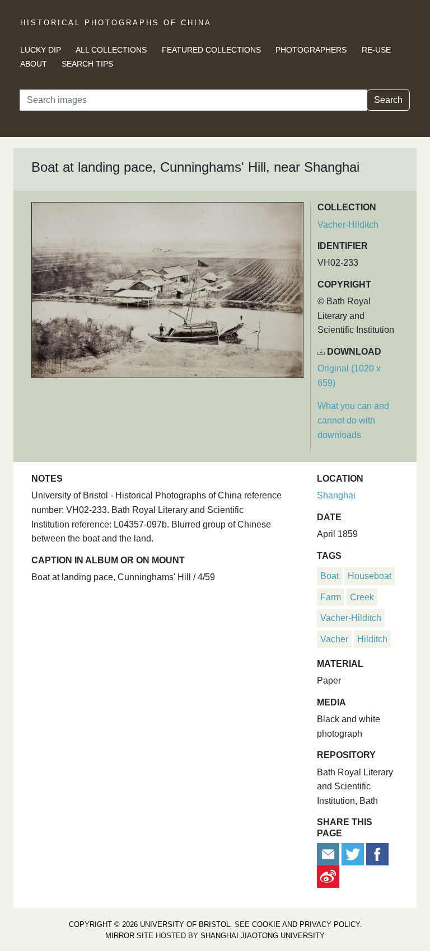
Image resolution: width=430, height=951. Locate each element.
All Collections (111, 49)
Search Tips (87, 63)
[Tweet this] (354, 853)
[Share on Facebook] (377, 853)
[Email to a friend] (329, 853)
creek (362, 597)
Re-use (376, 49)
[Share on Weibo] (328, 876)
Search (388, 100)
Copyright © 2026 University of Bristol (149, 924)
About (33, 63)
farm (330, 597)
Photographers (311, 49)
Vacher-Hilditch (347, 224)
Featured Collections (211, 49)
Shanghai (336, 495)
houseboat (369, 576)
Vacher (334, 639)
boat (329, 576)
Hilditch (372, 639)
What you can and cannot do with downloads (353, 420)
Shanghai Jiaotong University (262, 935)
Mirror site (129, 935)
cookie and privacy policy (305, 924)
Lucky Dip (40, 49)
